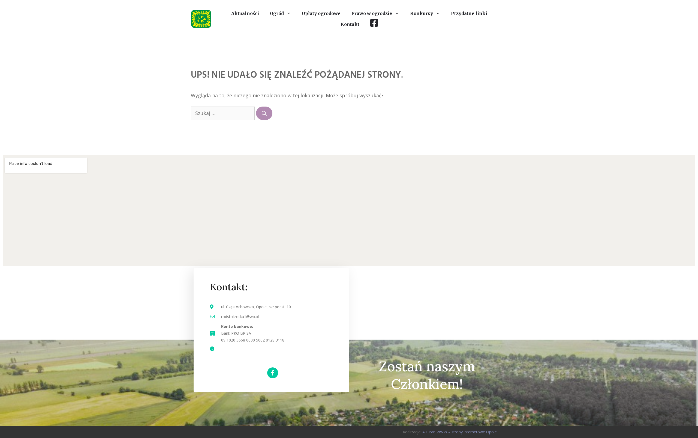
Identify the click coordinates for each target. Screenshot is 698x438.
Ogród (277, 13)
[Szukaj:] (223, 113)
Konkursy (421, 13)
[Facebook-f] (272, 372)
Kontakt (350, 24)
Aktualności (245, 13)
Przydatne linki (469, 13)
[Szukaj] (264, 113)
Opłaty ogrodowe (321, 13)
